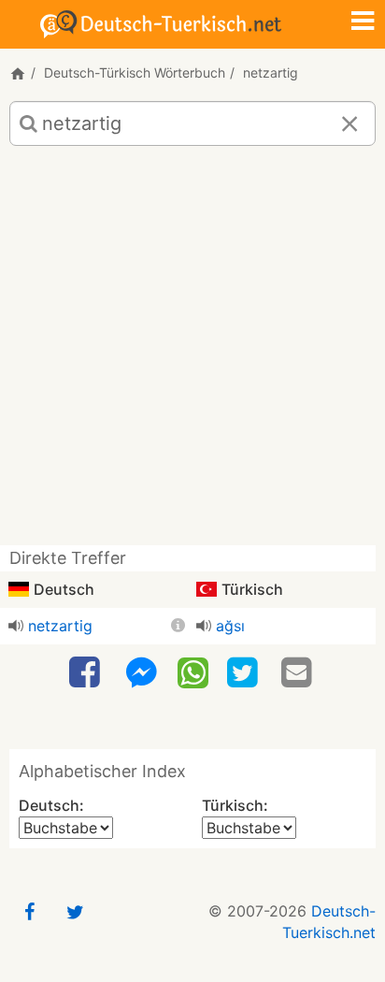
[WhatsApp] (193, 671)
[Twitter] (244, 673)
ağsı (230, 625)
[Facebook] (86, 673)
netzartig (60, 625)
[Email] (299, 673)
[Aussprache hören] (16, 625)
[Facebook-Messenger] (141, 673)
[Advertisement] (192, 352)
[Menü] (362, 22)
